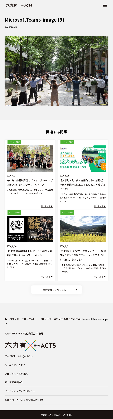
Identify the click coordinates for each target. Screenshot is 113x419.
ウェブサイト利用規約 (16, 373)
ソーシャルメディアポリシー (20, 391)
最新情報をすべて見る (54, 289)
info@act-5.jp (25, 356)
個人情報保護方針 (14, 382)
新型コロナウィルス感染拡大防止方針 (25, 400)
